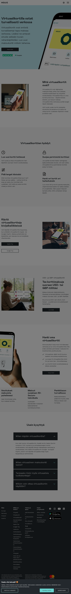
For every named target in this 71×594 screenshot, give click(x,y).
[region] (35, 586)
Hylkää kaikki (62, 590)
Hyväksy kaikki (46, 590)
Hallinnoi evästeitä (9, 590)
